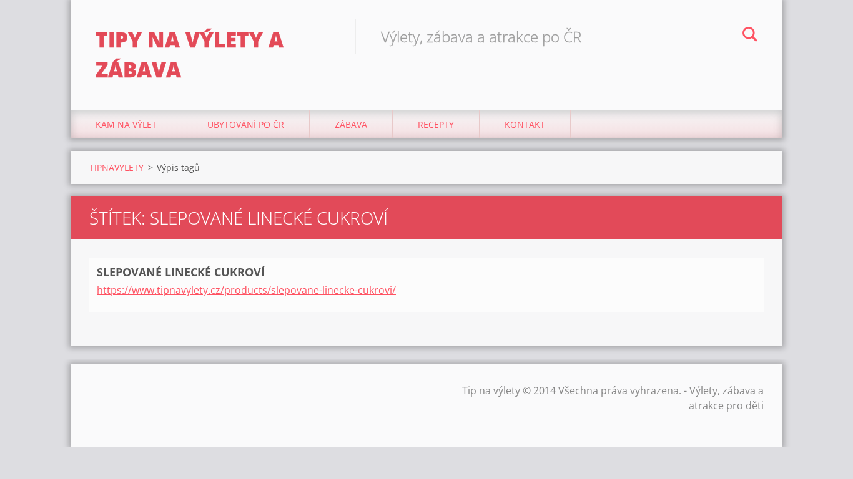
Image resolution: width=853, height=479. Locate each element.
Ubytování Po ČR (245, 124)
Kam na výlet (126, 124)
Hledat (749, 36)
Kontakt (525, 124)
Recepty (436, 124)
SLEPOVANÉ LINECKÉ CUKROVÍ (181, 271)
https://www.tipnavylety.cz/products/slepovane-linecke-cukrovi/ (246, 290)
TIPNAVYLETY (116, 167)
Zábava (351, 124)
